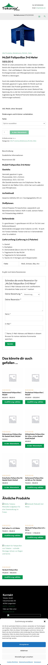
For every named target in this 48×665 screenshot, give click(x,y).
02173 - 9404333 (9, 606)
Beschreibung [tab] (7, 151)
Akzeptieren (24, 644)
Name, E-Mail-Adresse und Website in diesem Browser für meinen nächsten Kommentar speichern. (23, 336)
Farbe (4, 119)
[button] (45, 621)
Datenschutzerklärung (26, 662)
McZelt (24, 53)
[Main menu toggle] (39, 16)
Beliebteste (17, 53)
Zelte (30, 53)
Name (8, 314)
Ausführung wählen (12, 402)
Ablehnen (24, 651)
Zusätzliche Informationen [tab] (12, 155)
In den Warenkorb (19, 132)
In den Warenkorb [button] (11, 444)
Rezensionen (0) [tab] (8, 160)
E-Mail (8, 324)
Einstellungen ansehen (24, 657)
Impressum (37, 662)
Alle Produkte (7, 53)
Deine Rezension (13, 299)
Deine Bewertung (13, 294)
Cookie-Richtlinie (12, 662)
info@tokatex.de (8, 612)
